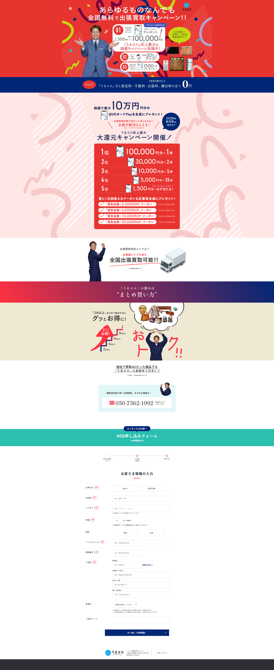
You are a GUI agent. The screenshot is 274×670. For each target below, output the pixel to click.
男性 (125, 532)
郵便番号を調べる (147, 565)
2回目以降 (151, 488)
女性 (151, 532)
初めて (125, 488)
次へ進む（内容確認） (137, 633)
